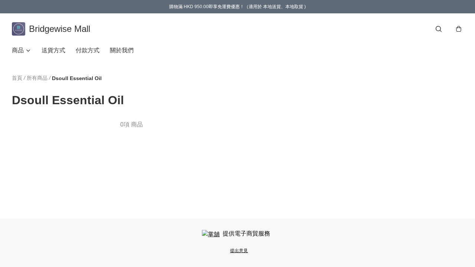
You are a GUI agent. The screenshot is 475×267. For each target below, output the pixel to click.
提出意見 (239, 250)
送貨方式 (53, 50)
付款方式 (87, 50)
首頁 (17, 78)
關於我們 (122, 50)
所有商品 (37, 78)
